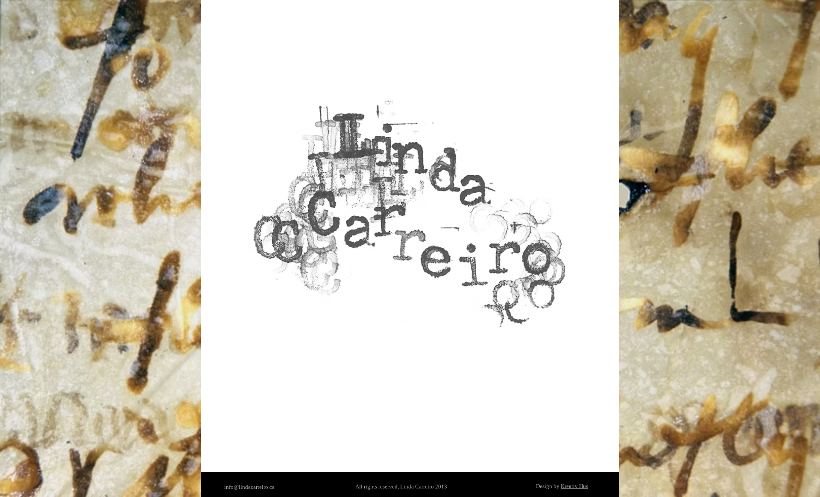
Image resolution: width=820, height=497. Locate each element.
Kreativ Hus (574, 486)
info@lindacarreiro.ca (249, 487)
